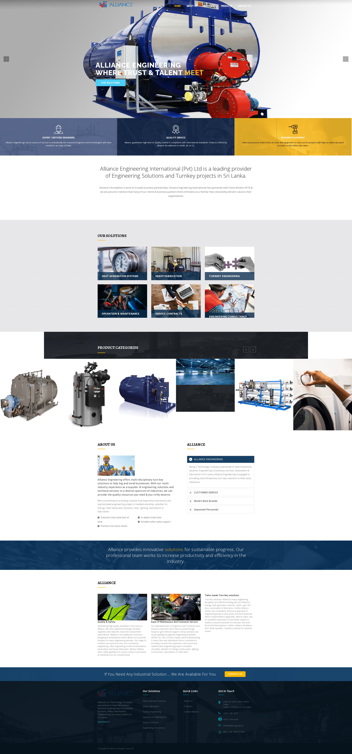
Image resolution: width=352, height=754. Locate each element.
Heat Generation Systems (154, 701)
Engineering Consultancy (154, 727)
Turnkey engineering (152, 711)
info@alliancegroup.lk (233, 725)
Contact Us (235, 674)
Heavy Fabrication (151, 706)
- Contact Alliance (191, 711)
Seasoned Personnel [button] (206, 509)
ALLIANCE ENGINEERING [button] (208, 459)
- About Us (188, 701)
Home (177, 6)
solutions (209, 6)
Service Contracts (151, 722)
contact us (244, 6)
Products (226, 6)
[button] (6, 59)
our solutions (110, 82)
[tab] (220, 459)
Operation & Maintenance (155, 717)
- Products (187, 706)
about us (192, 6)
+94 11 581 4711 (230, 713)
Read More (103, 721)
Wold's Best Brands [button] (206, 501)
